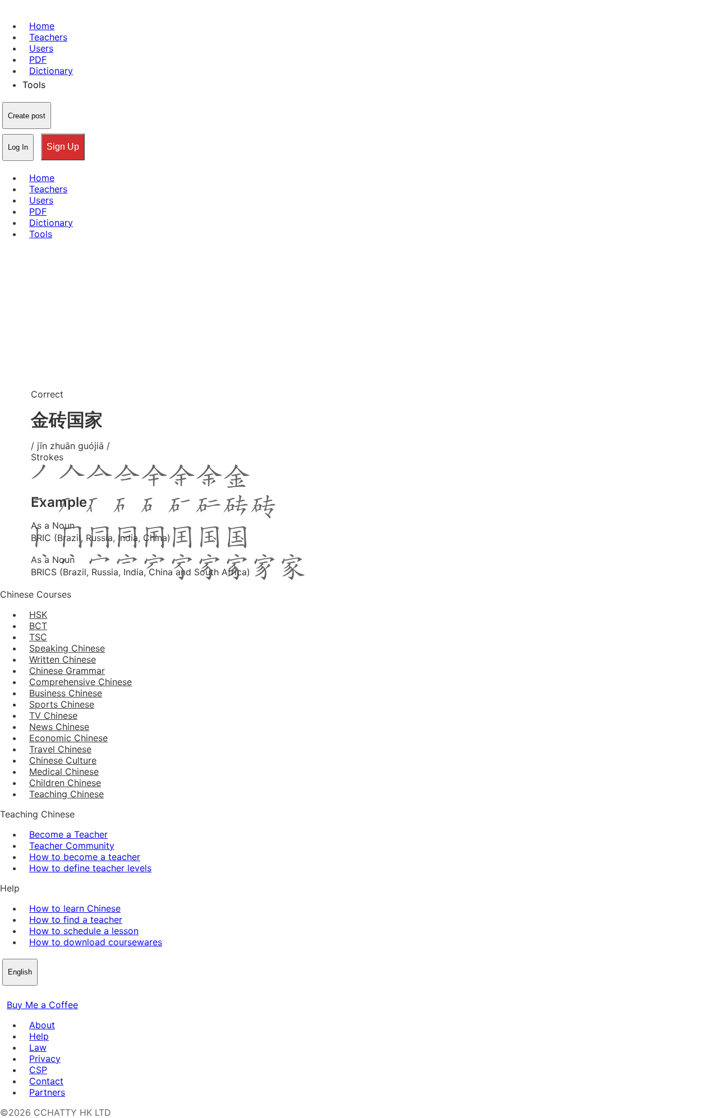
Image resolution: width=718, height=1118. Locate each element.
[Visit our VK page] (33, 993)
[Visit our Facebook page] (6, 993)
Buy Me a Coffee (42, 1004)
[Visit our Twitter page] (20, 993)
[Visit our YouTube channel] (47, 993)
